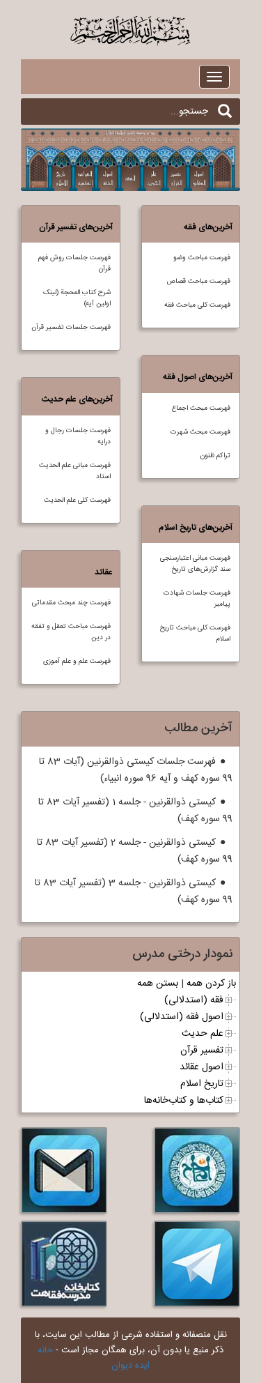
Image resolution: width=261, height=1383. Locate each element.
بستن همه (157, 983)
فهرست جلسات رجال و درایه (78, 436)
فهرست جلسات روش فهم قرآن (74, 263)
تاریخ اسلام (201, 1084)
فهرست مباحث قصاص (198, 281)
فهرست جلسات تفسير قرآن (71, 327)
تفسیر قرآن (201, 1050)
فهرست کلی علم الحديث (77, 500)
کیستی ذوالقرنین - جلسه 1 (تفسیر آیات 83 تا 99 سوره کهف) (135, 810)
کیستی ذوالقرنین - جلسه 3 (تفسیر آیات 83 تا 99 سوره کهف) (133, 891)
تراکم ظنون (215, 455)
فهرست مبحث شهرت (200, 432)
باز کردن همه (211, 983)
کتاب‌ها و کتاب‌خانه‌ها (183, 1100)
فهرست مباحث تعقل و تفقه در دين (71, 632)
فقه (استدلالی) (193, 1000)
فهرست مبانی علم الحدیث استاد (75, 471)
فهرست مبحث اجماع (201, 408)
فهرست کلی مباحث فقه (197, 305)
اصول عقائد (201, 1067)
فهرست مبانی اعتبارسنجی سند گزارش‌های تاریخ (195, 564)
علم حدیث (202, 1033)
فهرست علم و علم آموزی (77, 661)
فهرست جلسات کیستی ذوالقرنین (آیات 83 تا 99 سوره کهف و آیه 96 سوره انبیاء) (135, 770)
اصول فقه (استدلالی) (181, 1017)
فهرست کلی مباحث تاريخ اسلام (194, 633)
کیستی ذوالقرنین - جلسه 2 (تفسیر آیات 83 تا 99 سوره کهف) (134, 851)
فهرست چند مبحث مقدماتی (71, 603)
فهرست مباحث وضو (201, 257)
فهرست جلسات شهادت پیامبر (197, 599)
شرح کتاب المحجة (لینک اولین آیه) (77, 298)
